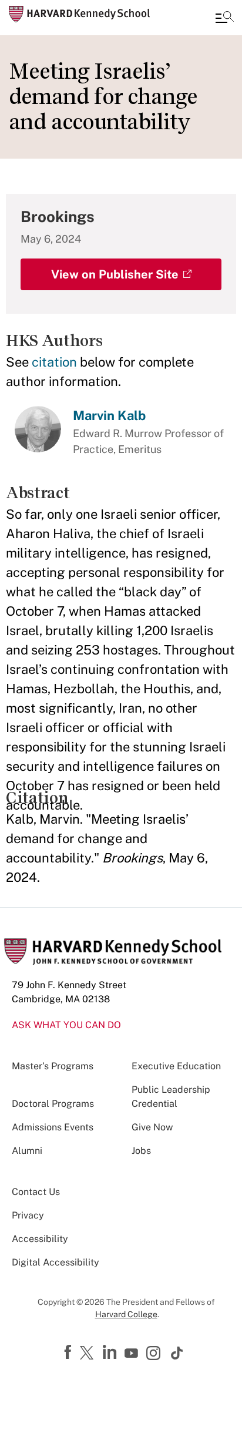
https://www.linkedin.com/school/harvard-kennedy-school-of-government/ (111, 1352)
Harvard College (126, 1314)
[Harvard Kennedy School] (79, 14)
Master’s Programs (52, 1066)
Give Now (152, 1127)
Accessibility (40, 1238)
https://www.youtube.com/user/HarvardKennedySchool (133, 1353)
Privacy (28, 1215)
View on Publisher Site (115, 274)
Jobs (141, 1150)
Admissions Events (52, 1127)
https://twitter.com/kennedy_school (89, 1353)
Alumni (27, 1150)
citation (54, 362)
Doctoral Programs (53, 1103)
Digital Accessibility (55, 1262)
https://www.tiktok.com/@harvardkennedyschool (177, 1353)
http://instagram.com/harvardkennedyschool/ (155, 1354)
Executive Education (176, 1066)
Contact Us (36, 1191)
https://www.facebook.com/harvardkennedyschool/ (69, 1352)
